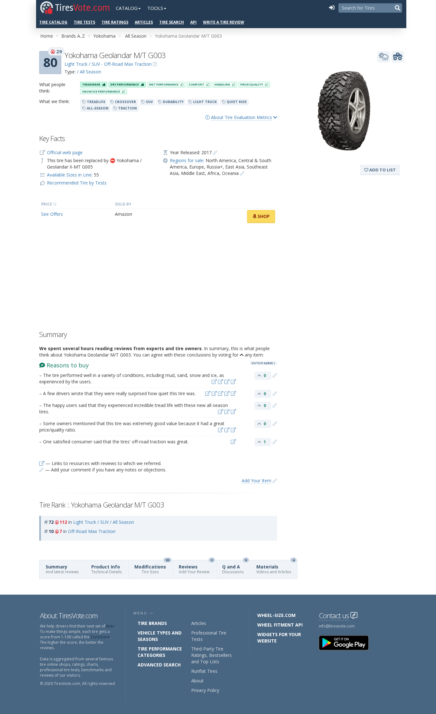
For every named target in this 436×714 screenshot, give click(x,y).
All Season (136, 36)
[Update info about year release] (215, 152)
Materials (275, 567)
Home (46, 36)
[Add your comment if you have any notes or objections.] (275, 375)
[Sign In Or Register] (331, 8)
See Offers (52, 214)
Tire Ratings (114, 22)
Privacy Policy (205, 690)
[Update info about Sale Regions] (242, 173)
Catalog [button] (127, 8)
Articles (144, 22)
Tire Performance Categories (160, 652)
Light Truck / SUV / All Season (103, 522)
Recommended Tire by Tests (77, 183)
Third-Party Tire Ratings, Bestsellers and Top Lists (211, 655)
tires (110, 626)
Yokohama (104, 36)
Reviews (196, 567)
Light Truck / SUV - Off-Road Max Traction (108, 64)
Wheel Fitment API (280, 625)
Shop (263, 216)
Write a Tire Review (223, 22)
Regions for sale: (187, 160)
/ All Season (89, 72)
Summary (62, 569)
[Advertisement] (158, 278)
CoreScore (100, 637)
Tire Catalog (53, 22)
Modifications (151, 567)
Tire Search (171, 22)
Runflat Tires (204, 671)
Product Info (106, 569)
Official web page (65, 152)
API (193, 22)
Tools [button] (155, 8)
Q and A (234, 567)
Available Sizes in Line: (70, 175)
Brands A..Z (73, 36)
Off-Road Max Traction (92, 531)
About (197, 681)
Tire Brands (152, 623)
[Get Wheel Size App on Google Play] (347, 642)
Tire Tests (84, 22)
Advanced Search (159, 665)
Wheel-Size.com (276, 615)
